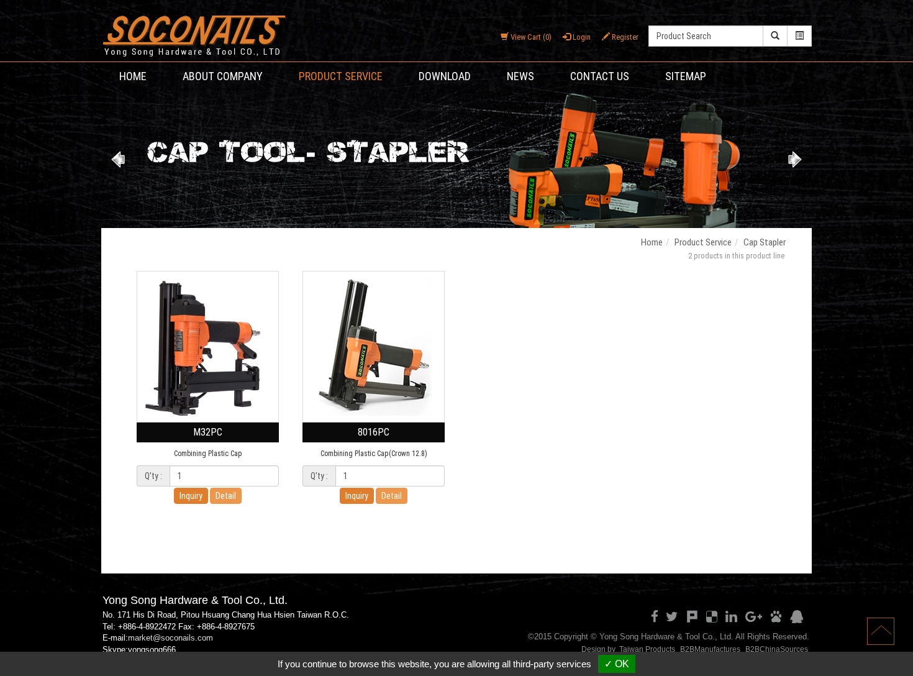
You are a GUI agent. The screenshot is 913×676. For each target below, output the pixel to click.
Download (445, 76)
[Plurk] (692, 617)
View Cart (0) (530, 37)
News (520, 76)
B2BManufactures (710, 649)
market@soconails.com (170, 637)
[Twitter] (672, 617)
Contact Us (599, 76)
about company (223, 76)
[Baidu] (776, 617)
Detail (226, 496)
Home (133, 76)
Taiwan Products (647, 649)
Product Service (341, 76)
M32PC (207, 432)
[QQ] (796, 617)
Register (624, 37)
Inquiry (190, 496)
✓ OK (616, 664)
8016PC (373, 432)
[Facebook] (654, 617)
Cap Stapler (764, 242)
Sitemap (685, 76)
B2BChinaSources (776, 649)
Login (581, 37)
